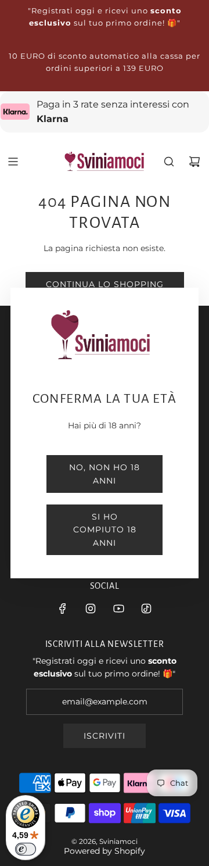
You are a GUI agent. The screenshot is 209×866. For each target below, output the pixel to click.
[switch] (25, 849)
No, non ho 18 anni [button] (104, 473)
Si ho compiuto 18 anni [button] (104, 529)
